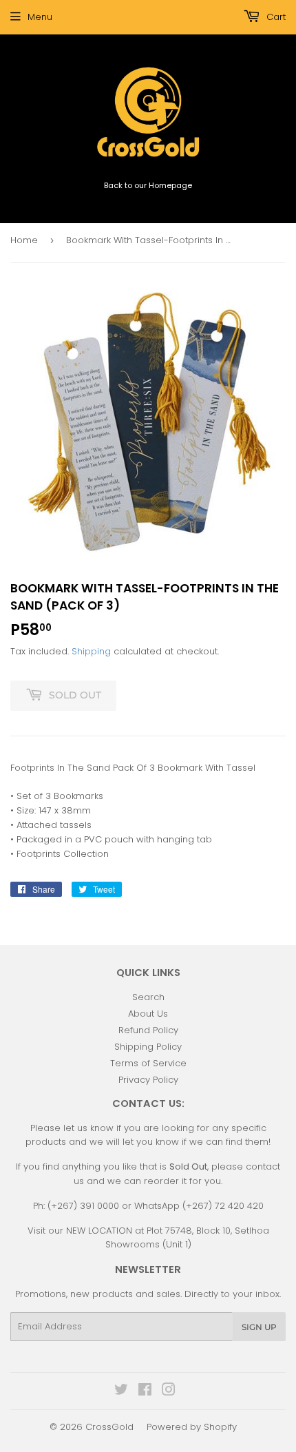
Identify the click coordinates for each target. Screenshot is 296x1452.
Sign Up (259, 1327)
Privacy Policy (148, 1079)
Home (24, 240)
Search (148, 997)
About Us (148, 1013)
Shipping (91, 651)
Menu (40, 16)
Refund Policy (148, 1030)
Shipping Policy (148, 1046)
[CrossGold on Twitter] (121, 1391)
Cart (275, 16)
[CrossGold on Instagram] (169, 1391)
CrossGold (109, 1426)
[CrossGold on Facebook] (145, 1391)
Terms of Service (148, 1063)
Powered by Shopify (192, 1426)
